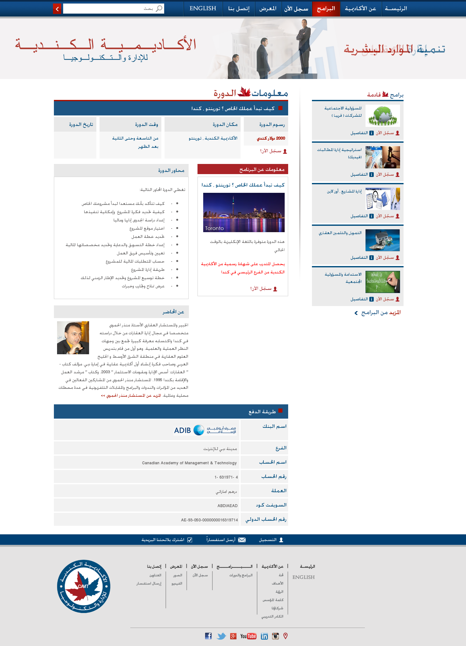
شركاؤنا (277, 608)
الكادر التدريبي (272, 616)
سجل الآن (200, 575)
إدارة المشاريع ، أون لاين (344, 191)
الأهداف (277, 583)
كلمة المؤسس (273, 600)
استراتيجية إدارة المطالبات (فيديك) (339, 153)
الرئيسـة (307, 566)
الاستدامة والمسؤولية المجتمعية (343, 278)
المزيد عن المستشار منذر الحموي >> (131, 395)
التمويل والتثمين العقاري (340, 233)
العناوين (155, 575)
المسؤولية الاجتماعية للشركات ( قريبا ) (343, 112)
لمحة (281, 575)
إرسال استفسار (149, 583)
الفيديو (177, 583)
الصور (177, 575)
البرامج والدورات (241, 575)
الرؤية (279, 591)
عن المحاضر (173, 311)
